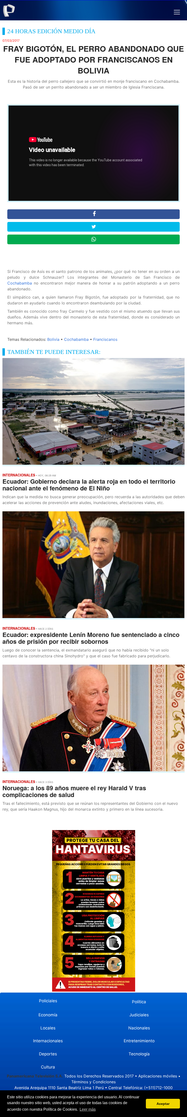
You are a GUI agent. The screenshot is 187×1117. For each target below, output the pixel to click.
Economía (47, 1014)
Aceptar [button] (163, 1104)
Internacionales (48, 1040)
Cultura (48, 1067)
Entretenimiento (139, 1040)
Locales (48, 1028)
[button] (177, 12)
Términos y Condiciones (93, 1081)
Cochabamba (19, 283)
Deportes (48, 1054)
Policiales (48, 1000)
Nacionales (139, 1028)
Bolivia (53, 339)
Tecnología (139, 1054)
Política (139, 1001)
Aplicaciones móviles (157, 1076)
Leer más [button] (88, 1109)
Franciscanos (105, 339)
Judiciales (139, 1014)
